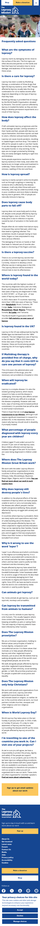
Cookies (5, 863)
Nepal (15, 310)
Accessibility (7, 860)
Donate (5, 847)
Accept (20, 910)
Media (4, 852)
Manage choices (20, 921)
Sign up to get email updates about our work (20, 789)
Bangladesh (11, 305)
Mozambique (7, 310)
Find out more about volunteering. (16, 777)
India (10, 307)
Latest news (7, 844)
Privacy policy (7, 857)
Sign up (20, 831)
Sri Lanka (12, 312)
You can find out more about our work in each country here (20, 481)
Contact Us (6, 850)
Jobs (4, 855)
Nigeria (22, 310)
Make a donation (23, 2)
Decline (20, 916)
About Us (5, 839)
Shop (7, 2)
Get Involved (7, 842)
